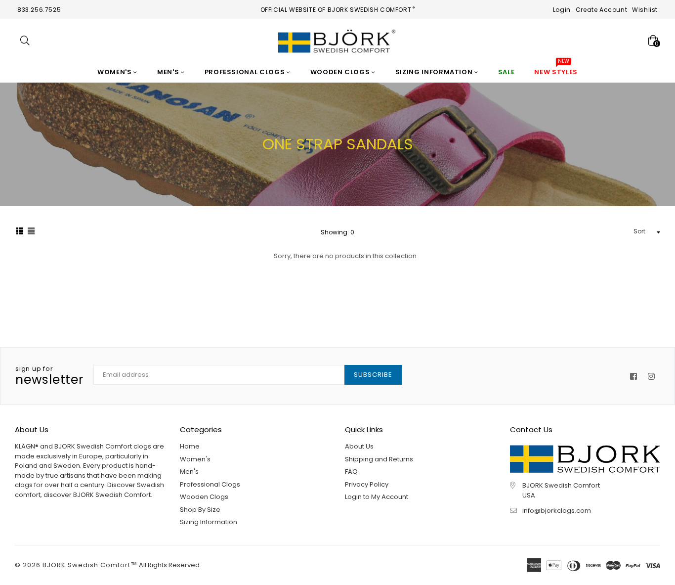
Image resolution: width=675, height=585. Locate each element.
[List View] (31, 232)
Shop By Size (200, 509)
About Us (359, 446)
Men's (169, 72)
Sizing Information (434, 72)
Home (190, 446)
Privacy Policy (366, 484)
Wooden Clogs (341, 72)
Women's (115, 72)
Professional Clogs (246, 72)
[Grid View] (20, 232)
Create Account (601, 9)
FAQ (351, 471)
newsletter (49, 376)
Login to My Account (376, 496)
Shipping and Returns (379, 459)
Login (562, 9)
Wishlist (645, 9)
